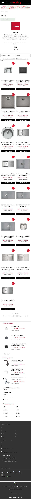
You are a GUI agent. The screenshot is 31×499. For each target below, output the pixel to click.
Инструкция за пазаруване (7, 439)
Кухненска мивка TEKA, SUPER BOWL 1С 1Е (23, 268)
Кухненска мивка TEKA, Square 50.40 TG (23, 112)
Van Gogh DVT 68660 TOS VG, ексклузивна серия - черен (18, 345)
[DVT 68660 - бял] (6, 329)
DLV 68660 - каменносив (17, 335)
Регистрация (18, 428)
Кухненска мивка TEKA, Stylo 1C (23, 237)
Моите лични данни (16, 492)
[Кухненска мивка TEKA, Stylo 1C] (23, 226)
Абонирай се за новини (9, 397)
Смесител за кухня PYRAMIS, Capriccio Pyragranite (17, 361)
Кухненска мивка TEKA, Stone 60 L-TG (23, 205)
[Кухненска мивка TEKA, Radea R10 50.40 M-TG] (23, 70)
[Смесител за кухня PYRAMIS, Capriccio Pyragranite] (6, 363)
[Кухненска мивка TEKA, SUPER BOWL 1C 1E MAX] (8, 257)
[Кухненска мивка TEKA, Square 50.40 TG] (23, 101)
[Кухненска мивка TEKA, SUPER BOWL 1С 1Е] (23, 257)
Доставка (3, 445)
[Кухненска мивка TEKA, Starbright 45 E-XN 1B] (8, 132)
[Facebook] (3, 464)
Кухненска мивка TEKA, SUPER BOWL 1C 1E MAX (8, 269)
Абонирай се (7, 353)
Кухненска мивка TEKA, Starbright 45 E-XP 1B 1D (23, 143)
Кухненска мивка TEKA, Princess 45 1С (8, 80)
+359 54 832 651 (11, 458)
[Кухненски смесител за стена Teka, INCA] (6, 380)
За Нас (2, 433)
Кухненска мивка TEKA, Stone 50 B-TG (8, 205)
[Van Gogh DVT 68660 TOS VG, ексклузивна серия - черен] (6, 346)
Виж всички (5, 399)
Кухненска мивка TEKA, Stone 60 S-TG (8, 237)
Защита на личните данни (7, 448)
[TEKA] (15, 30)
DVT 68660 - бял (15, 326)
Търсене (17, 433)
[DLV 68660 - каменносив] (6, 338)
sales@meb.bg (10, 455)
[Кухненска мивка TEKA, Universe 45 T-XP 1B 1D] (8, 290)
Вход (2, 436)
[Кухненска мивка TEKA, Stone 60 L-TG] (23, 195)
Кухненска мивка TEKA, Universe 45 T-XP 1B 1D (8, 301)
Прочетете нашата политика (15, 488)
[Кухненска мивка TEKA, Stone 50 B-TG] (8, 195)
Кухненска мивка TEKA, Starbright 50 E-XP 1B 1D (8, 174)
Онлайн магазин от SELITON (15, 497)
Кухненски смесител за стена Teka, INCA (18, 378)
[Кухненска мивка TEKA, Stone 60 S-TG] (8, 226)
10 (25, 58)
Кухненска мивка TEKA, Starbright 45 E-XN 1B (8, 143)
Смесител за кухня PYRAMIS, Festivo (17, 370)
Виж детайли (8, 89)
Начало (3, 428)
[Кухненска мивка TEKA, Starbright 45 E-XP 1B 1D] (23, 132)
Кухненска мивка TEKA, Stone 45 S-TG (23, 174)
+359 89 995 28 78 (12, 461)
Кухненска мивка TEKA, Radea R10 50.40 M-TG (23, 80)
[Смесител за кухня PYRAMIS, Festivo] (6, 372)
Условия (17, 436)
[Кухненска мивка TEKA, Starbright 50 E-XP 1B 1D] (8, 164)
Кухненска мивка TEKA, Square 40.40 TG (8, 112)
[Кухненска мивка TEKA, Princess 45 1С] (8, 70)
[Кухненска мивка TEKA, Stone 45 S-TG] (23, 164)
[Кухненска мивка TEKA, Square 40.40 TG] (8, 101)
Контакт (17, 430)
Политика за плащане (6, 442)
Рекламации (4, 430)
